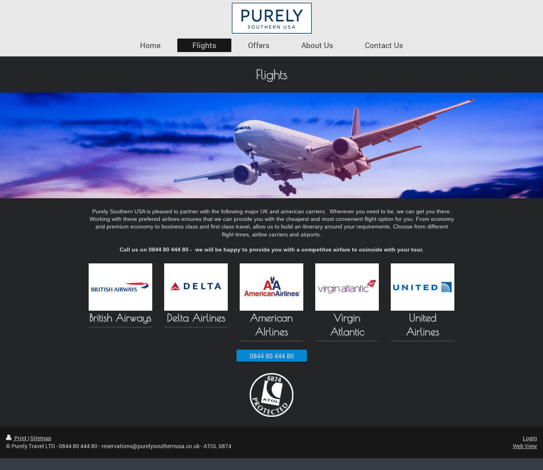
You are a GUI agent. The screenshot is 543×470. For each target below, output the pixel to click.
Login (530, 438)
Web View (525, 446)
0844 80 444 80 (272, 356)
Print (20, 438)
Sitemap (40, 438)
